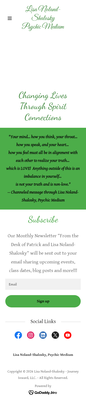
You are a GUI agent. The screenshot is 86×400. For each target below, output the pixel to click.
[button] (11, 18)
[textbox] (43, 284)
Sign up (43, 301)
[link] (42, 28)
